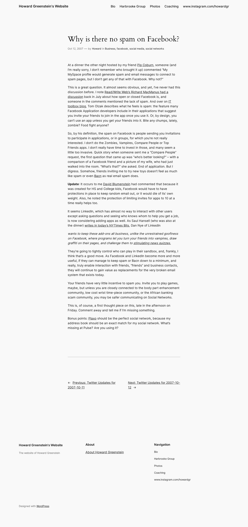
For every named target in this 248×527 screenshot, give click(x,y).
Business (110, 48)
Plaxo (92, 318)
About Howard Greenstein (105, 452)
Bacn (97, 176)
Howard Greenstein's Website (43, 6)
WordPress (42, 506)
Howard (96, 48)
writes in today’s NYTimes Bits (107, 225)
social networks (155, 48)
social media (136, 48)
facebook (122, 48)
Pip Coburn (145, 65)
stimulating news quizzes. (152, 243)
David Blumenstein (116, 184)
